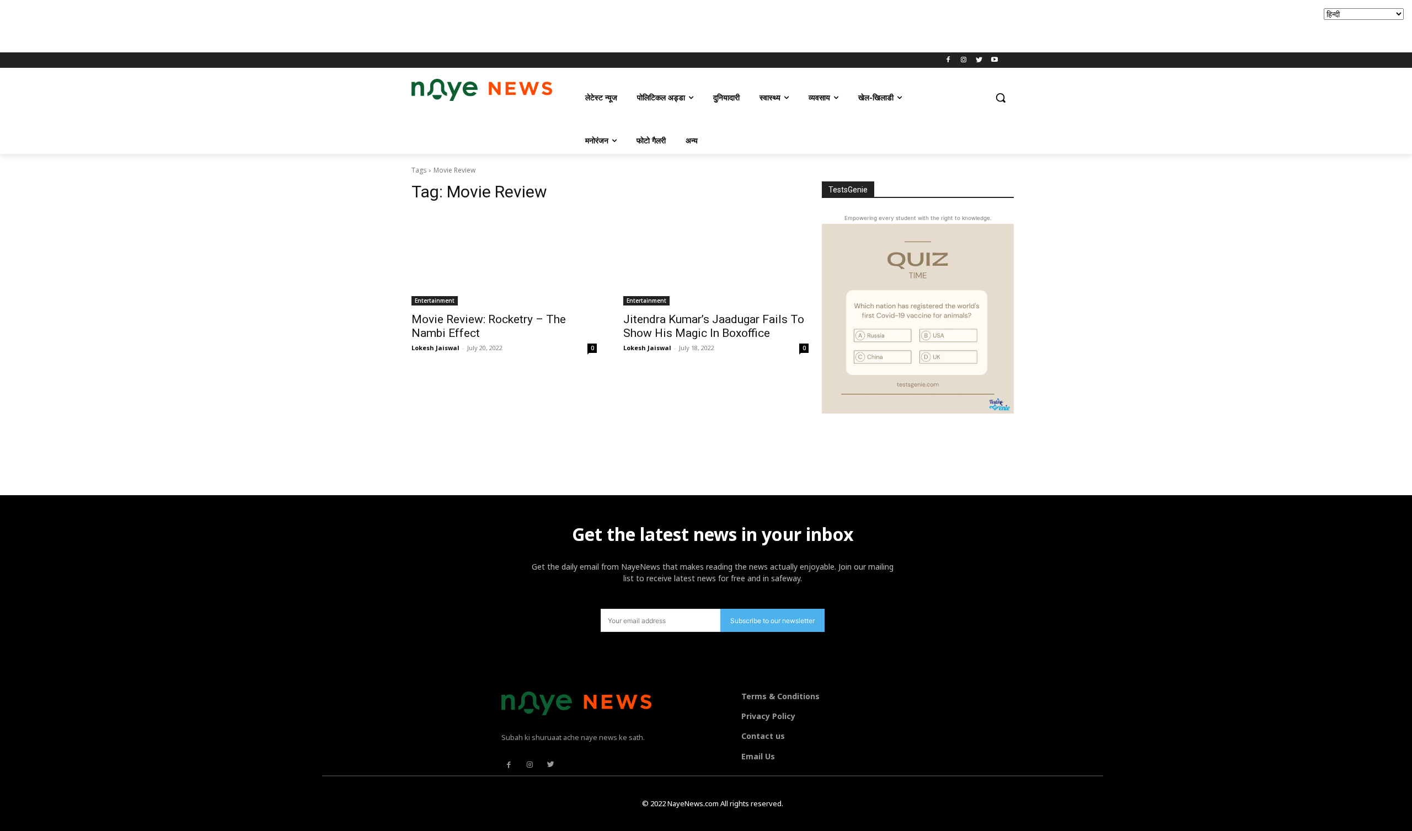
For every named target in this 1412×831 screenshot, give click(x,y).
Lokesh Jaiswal (435, 348)
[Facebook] (948, 60)
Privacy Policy (768, 716)
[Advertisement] (201, 25)
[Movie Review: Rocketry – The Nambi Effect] (504, 259)
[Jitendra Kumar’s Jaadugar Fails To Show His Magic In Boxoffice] (716, 259)
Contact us (763, 736)
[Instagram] (964, 60)
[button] (1000, 97)
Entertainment (434, 300)
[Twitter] (978, 60)
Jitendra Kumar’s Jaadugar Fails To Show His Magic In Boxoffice (713, 326)
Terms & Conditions (780, 696)
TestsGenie (848, 189)
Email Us (758, 756)
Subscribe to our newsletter (772, 620)
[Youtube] (994, 60)
